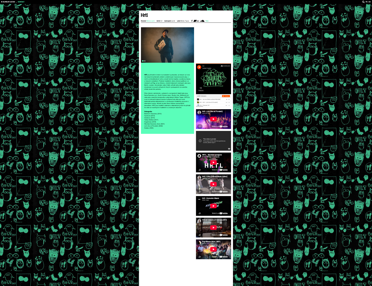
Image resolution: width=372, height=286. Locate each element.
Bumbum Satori (9, 2)
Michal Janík (151, 21)
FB (367, 2)
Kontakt (21, 2)
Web (207, 21)
